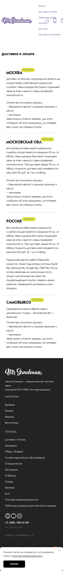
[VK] (7, 516)
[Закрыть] (59, 550)
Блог (7, 494)
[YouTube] (13, 516)
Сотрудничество (13, 464)
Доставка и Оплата (48, 12)
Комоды (9, 411)
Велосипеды (11, 423)
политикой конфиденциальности (27, 556)
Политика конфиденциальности (21, 500)
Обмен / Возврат (14, 452)
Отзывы (9, 482)
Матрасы (9, 417)
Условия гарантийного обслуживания (25, 458)
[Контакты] (54, 20)
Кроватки (10, 405)
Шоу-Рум (43, 29)
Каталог (42, 6)
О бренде (10, 476)
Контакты (43, 23)
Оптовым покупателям (49, 35)
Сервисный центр (47, 18)
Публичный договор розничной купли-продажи (30, 506)
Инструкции (11, 470)
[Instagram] (19, 516)
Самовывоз (11, 446)
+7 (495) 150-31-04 (17, 523)
